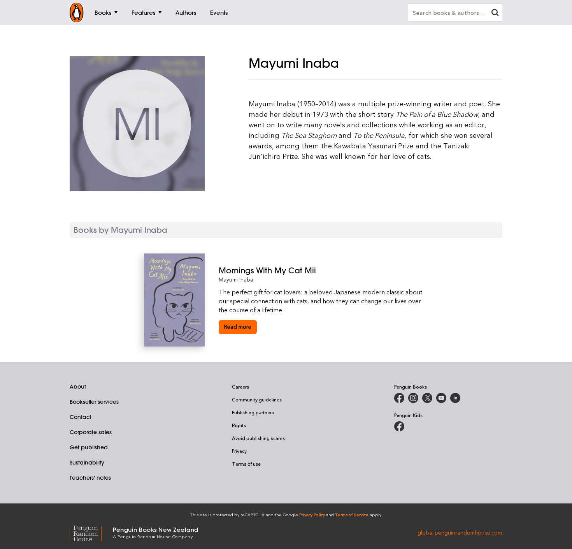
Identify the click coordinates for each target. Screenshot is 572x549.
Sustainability (87, 462)
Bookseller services (94, 401)
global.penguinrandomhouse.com (460, 532)
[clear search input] (494, 13)
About (78, 386)
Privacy (239, 450)
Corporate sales (91, 432)
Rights (239, 425)
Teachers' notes (90, 477)
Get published (89, 447)
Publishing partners (253, 412)
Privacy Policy (312, 514)
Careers (240, 386)
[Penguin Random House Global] (91, 532)
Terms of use (246, 463)
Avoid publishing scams (258, 438)
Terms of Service (351, 514)
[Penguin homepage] (77, 12)
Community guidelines (257, 399)
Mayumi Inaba (236, 279)
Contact (80, 417)
